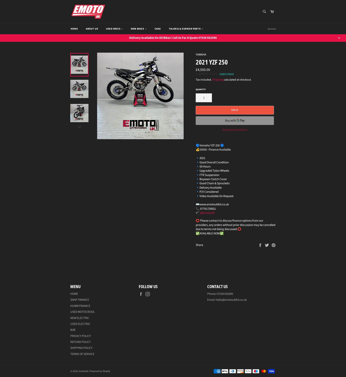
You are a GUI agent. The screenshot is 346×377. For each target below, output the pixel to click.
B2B (72, 330)
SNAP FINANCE (79, 300)
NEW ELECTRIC (79, 318)
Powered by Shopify (100, 371)
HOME (74, 294)
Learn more (227, 74)
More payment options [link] (234, 129)
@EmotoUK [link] (207, 213)
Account (272, 28)
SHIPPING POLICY (81, 348)
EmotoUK (83, 371)
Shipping (217, 80)
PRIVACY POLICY (80, 336)
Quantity (201, 89)
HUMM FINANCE (80, 306)
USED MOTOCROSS (82, 312)
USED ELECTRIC (80, 324)
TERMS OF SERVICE (82, 354)
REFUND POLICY (80, 342)
